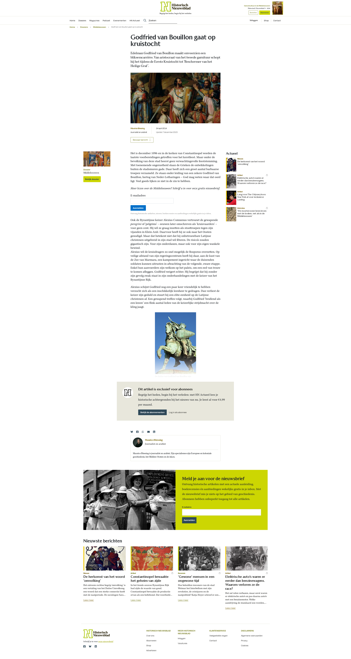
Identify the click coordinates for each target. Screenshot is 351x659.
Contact (277, 20)
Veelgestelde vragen (218, 635)
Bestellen (253, 13)
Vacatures (182, 643)
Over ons (150, 635)
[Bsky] (90, 646)
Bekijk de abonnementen (152, 412)
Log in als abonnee (178, 412)
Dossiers (84, 27)
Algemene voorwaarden (252, 635)
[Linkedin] (154, 432)
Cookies (244, 645)
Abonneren (265, 13)
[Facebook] (137, 432)
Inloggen (182, 638)
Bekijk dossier (92, 179)
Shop (266, 20)
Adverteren (151, 650)
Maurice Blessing (138, 128)
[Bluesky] (132, 432)
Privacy (244, 640)
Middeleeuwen (99, 27)
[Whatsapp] (143, 432)
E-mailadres (138, 196)
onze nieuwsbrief (105, 641)
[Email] (148, 432)
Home (72, 27)
